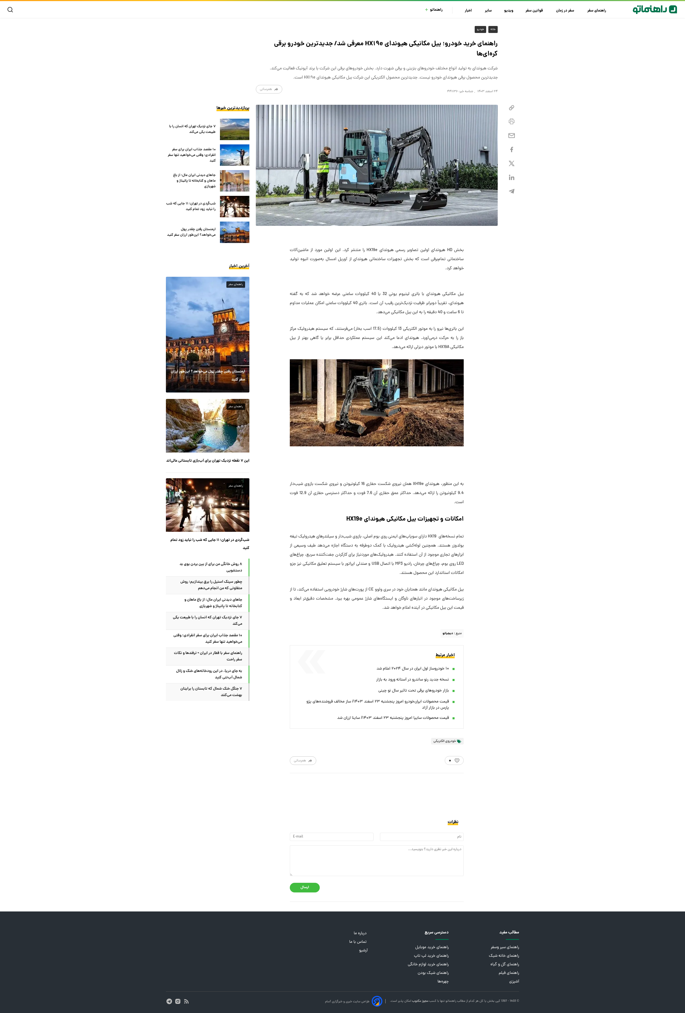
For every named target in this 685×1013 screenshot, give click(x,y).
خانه (493, 29)
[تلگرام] (511, 191)
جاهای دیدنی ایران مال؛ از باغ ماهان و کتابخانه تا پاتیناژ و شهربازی (194, 180)
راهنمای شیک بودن (433, 973)
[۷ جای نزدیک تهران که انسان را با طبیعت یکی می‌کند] (234, 129)
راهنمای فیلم (509, 973)
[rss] (186, 1001)
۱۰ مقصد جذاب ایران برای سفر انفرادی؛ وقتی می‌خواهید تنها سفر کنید (192, 155)
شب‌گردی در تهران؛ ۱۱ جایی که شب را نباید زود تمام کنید (191, 206)
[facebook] (511, 149)
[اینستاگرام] (178, 1001)
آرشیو (363, 951)
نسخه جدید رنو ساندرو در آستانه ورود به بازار (412, 680)
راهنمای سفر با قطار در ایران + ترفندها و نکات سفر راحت (208, 656)
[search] (11, 9)
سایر (488, 11)
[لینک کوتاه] (512, 108)
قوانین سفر (535, 11)
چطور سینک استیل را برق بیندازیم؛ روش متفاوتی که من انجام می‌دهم (211, 585)
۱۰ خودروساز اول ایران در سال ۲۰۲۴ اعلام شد (412, 669)
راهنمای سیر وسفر (505, 947)
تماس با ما (358, 942)
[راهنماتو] (655, 9)
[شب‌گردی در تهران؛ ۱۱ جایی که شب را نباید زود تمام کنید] (234, 206)
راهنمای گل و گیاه (504, 965)
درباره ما (361, 933)
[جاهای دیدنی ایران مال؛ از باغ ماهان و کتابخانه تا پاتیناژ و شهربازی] (234, 181)
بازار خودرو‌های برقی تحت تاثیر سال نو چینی (413, 691)
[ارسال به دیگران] (511, 135)
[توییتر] (511, 163)
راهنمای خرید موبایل (432, 947)
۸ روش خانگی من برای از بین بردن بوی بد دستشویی (211, 567)
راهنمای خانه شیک (504, 956)
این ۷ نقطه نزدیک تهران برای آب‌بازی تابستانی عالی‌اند (207, 461)
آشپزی (514, 982)
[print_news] (511, 121)
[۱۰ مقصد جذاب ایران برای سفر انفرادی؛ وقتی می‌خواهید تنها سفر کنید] (234, 155)
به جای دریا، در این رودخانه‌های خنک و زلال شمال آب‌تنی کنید (209, 674)
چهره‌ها (443, 982)
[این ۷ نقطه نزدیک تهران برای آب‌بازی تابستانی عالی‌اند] (207, 426)
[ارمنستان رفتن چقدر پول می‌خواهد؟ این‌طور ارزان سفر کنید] (234, 232)
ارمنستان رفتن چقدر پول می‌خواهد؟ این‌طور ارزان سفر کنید (191, 232)
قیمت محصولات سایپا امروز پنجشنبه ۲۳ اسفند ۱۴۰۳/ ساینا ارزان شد (393, 718)
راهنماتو (436, 10)
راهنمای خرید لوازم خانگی (428, 965)
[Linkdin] (511, 177)
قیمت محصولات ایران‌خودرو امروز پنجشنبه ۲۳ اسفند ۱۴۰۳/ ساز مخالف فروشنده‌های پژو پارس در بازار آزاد (377, 705)
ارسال (304, 887)
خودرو (480, 29)
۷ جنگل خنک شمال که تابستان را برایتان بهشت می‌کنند (211, 692)
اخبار (469, 11)
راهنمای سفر (597, 11)
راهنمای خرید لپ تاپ (431, 956)
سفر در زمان (565, 11)
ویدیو (508, 11)
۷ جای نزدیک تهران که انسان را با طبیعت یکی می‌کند (192, 129)
